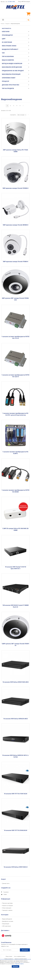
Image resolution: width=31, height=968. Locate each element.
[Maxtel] (15, 7)
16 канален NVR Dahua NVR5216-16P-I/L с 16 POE (15, 756)
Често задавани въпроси (19, 956)
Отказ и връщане (6, 908)
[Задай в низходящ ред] (28, 114)
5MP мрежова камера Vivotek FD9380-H (15, 188)
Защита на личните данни (21, 958)
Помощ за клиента (8, 958)
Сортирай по (13, 114)
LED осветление (6, 926)
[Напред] (23, 105)
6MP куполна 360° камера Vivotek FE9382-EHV (15, 299)
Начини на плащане (7, 905)
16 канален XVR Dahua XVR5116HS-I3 (15, 867)
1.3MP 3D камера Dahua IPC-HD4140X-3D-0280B (15, 529)
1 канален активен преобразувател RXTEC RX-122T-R (15, 376)
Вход (19, 1)
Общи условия (9, 956)
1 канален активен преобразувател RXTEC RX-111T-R (15, 337)
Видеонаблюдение (7, 919)
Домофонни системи (7, 921)
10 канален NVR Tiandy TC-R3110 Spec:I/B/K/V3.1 (15, 567)
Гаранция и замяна (7, 910)
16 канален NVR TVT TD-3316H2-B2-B (15, 830)
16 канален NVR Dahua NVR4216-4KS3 (15, 719)
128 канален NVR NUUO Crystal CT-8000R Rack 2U (15, 606)
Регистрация (26, 1)
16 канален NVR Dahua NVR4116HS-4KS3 (16, 682)
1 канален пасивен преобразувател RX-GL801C (15, 452)
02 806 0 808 (11, 1)
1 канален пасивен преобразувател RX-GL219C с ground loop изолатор (15, 414)
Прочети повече (19, 963)
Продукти (7, 23)
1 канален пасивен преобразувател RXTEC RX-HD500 (15, 491)
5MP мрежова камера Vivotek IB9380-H (15, 225)
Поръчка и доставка (7, 903)
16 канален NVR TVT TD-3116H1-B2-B (15, 794)
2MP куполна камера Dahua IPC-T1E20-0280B (15, 150)
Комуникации (5, 923)
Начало (2, 23)
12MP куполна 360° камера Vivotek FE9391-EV (15, 644)
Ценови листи (5, 883)
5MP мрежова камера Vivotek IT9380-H (15, 261)
